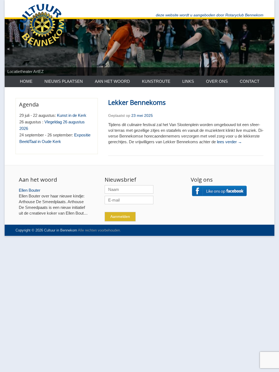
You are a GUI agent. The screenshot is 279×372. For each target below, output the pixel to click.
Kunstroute (156, 81)
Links (188, 81)
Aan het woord (112, 81)
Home (26, 81)
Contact (249, 81)
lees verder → (229, 141)
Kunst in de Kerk (71, 115)
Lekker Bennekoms (137, 102)
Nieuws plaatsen (63, 81)
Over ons (217, 81)
